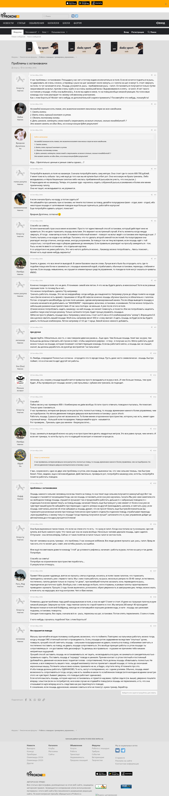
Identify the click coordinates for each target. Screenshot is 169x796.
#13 (154, 429)
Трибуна (95, 751)
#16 (154, 524)
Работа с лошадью (100, 748)
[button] (38, 32)
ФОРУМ (78, 23)
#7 (155, 259)
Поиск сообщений (34, 37)
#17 (154, 571)
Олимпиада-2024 (35, 757)
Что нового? (31, 32)
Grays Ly (16, 68)
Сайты (51, 754)
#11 (154, 375)
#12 (154, 397)
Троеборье (32, 754)
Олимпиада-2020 (35, 760)
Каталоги (53, 23)
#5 (155, 195)
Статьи (21, 23)
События (96, 754)
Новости (8, 23)
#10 (154, 353)
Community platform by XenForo (84, 739)
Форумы (17, 32)
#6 (155, 221)
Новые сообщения (18, 37)
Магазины (53, 751)
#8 (155, 280)
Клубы (51, 748)
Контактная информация (127, 763)
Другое (30, 763)
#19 (154, 626)
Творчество (97, 760)
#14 (154, 450)
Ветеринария (98, 757)
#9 (155, 327)
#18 (154, 597)
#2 (155, 104)
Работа (73, 751)
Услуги (73, 748)
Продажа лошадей (79, 760)
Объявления (36, 23)
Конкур (30, 751)
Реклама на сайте (123, 760)
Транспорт (75, 754)
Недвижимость (77, 757)
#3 (155, 130)
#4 (155, 169)
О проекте (120, 758)
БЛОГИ (66, 23)
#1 (155, 75)
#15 (154, 483)
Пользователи (58, 32)
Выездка (31, 748)
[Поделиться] (151, 75)
